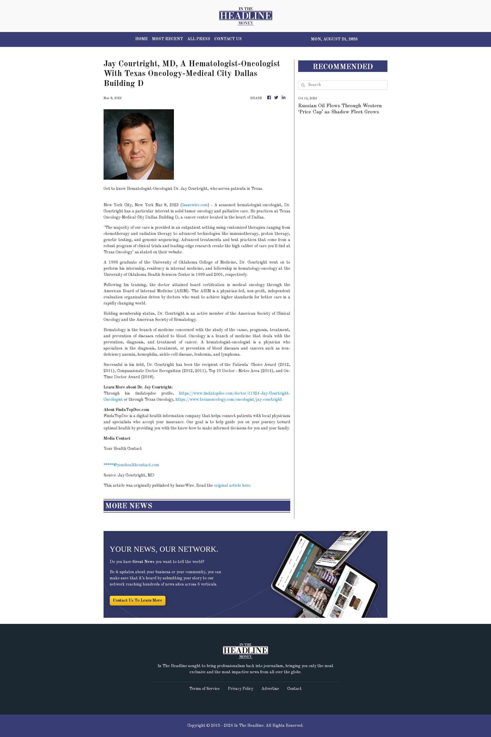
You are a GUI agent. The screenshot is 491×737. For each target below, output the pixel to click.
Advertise (270, 689)
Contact (294, 689)
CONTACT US (228, 39)
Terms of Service (204, 689)
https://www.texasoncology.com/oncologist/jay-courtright (228, 400)
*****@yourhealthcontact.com (131, 465)
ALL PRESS (198, 39)
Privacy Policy (240, 689)
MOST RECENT (167, 39)
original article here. (232, 486)
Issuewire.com (195, 205)
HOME (141, 39)
